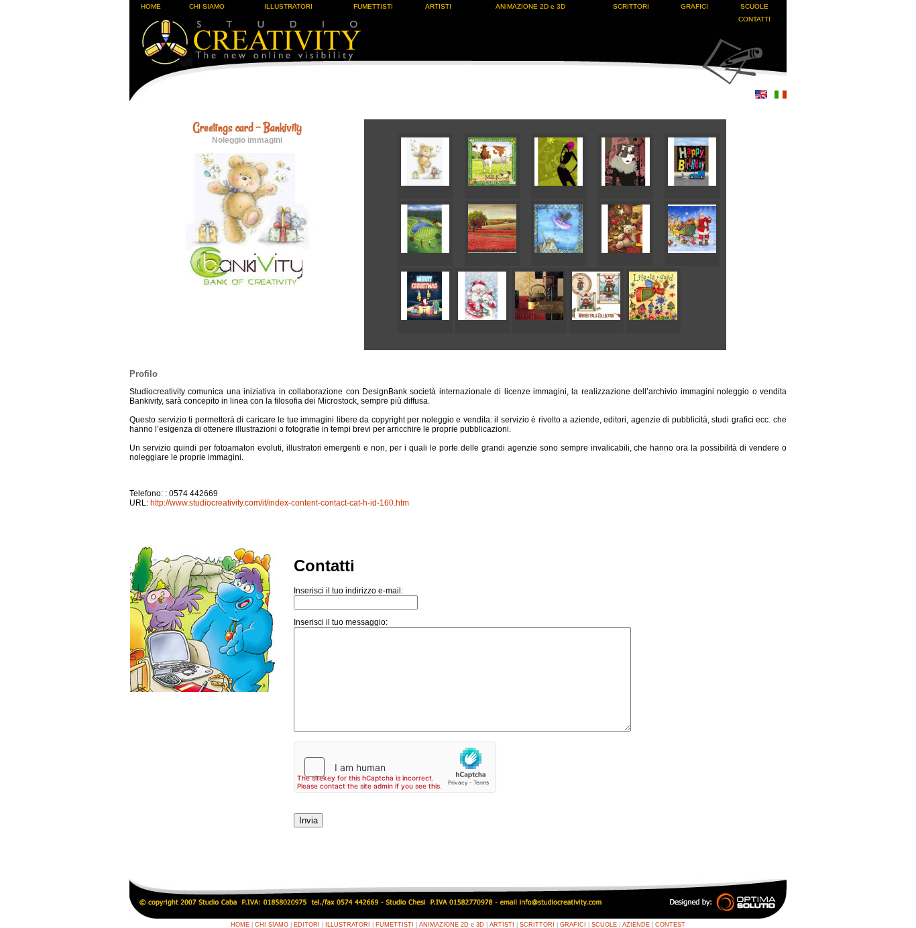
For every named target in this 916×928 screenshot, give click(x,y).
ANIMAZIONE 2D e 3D (530, 6)
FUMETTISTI (373, 6)
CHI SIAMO (207, 6)
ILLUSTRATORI (288, 6)
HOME (151, 6)
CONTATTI (754, 19)
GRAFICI (694, 6)
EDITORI (307, 924)
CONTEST (670, 924)
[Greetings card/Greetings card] (431, 196)
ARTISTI (438, 6)
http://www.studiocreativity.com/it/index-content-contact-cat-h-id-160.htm (279, 503)
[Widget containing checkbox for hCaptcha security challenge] (395, 767)
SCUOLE (754, 6)
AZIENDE (636, 924)
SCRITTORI (631, 6)
